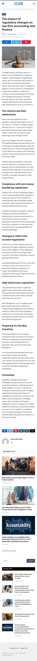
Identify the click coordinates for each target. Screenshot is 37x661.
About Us (23, 648)
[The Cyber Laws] (18, 3)
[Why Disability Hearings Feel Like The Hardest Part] (7, 617)
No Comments (8, 37)
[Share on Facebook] (6, 42)
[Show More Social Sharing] (33, 42)
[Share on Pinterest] (26, 42)
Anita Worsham (12, 34)
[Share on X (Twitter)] (16, 42)
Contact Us (14, 648)
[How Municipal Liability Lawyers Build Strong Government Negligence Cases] (18, 495)
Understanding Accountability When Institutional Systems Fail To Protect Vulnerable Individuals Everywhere (16, 539)
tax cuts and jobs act (19, 127)
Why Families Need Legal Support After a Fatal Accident (23, 576)
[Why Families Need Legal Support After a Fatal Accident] (18, 465)
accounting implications (24, 105)
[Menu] (3, 3)
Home (3, 9)
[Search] (34, 3)
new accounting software (19, 266)
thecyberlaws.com (7, 655)
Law (4, 14)
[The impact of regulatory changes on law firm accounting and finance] (18, 57)
